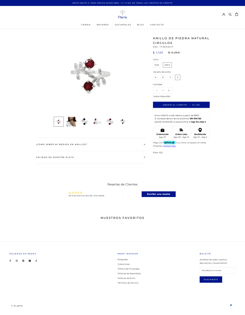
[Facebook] (10, 260)
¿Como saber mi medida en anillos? (61, 144)
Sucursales (123, 25)
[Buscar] (230, 14)
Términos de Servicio (128, 283)
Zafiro (167, 65)
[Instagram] (17, 260)
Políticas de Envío (126, 278)
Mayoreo (103, 25)
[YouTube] (30, 260)
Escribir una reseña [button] (158, 194)
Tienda (86, 25)
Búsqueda (123, 259)
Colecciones (124, 264)
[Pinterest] (23, 260)
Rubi (157, 65)
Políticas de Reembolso (129, 273)
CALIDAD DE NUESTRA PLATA (55, 157)
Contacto (157, 25)
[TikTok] (36, 260)
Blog (140, 25)
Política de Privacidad (128, 269)
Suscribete (211, 279)
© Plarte (17, 306)
